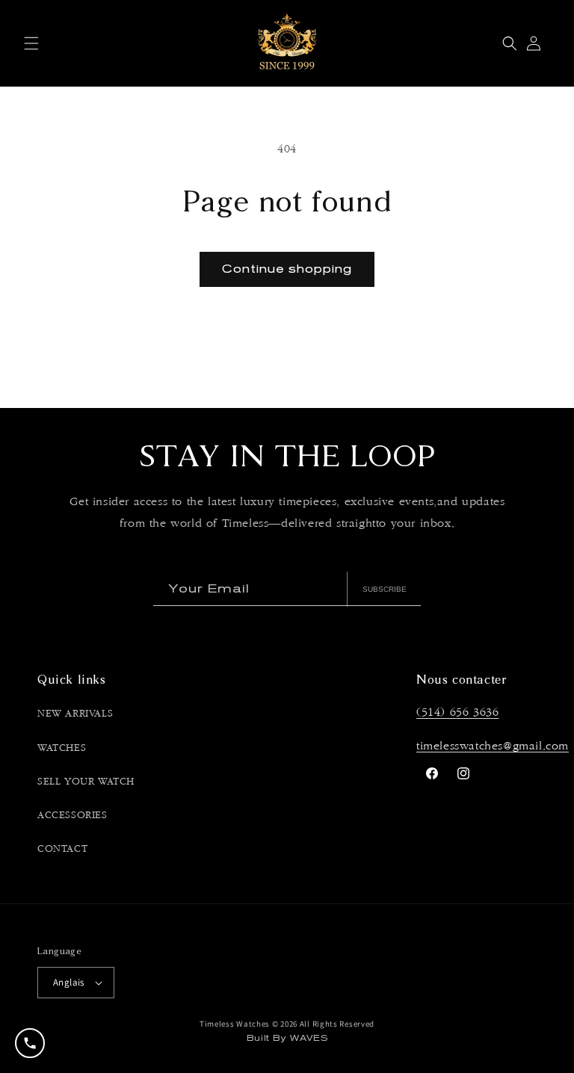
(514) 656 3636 (457, 712)
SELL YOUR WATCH (86, 781)
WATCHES (61, 748)
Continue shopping (287, 269)
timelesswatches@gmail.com (492, 746)
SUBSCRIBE (384, 589)
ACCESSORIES (72, 815)
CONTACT (62, 849)
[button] (31, 43)
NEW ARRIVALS (75, 713)
